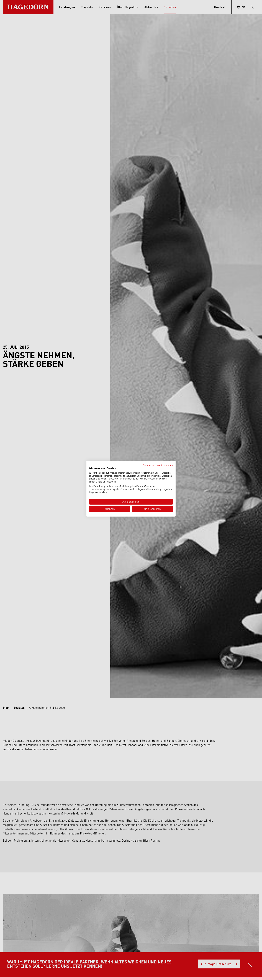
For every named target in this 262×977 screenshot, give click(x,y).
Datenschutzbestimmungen (158, 465)
